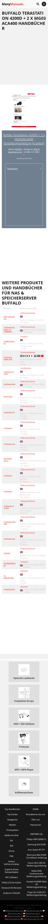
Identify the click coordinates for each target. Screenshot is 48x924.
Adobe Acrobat (11, 835)
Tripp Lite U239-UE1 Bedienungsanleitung (36, 893)
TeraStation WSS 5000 (10, 523)
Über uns (35, 819)
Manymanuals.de (34, 910)
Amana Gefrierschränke (11, 863)
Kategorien (12, 819)
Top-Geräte (12, 814)
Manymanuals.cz (33, 916)
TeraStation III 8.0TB (9, 373)
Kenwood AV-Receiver (11, 887)
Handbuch (24, 336)
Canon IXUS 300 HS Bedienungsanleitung (36, 864)
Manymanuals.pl (15, 916)
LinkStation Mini (9, 384)
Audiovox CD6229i (11, 893)
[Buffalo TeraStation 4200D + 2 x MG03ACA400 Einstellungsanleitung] (24, 111)
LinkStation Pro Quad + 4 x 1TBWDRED (9, 329)
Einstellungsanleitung (28, 352)
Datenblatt (24, 562)
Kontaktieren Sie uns (35, 814)
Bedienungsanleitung (28, 313)
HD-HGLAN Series (8, 460)
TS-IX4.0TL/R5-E (9, 589)
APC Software (11, 877)
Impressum (35, 824)
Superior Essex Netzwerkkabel (11, 870)
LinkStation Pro (9, 412)
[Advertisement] (24, 57)
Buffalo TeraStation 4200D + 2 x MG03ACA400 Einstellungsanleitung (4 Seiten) (24, 139)
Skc (11, 840)
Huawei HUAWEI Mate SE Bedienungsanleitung (36, 884)
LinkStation (8, 428)
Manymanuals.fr (15, 913)
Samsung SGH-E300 (36, 844)
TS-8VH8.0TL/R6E (9, 577)
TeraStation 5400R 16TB (8, 358)
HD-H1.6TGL (8, 397)
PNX (11, 856)
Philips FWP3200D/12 (36, 839)
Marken (12, 824)
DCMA (35, 809)
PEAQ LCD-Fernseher (11, 882)
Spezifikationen (26, 368)
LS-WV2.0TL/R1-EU (9, 342)
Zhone (12, 851)
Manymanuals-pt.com (33, 919)
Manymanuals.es (12, 919)
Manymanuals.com (14, 910)
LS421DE (7, 553)
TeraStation (12, 168)
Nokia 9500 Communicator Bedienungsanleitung (36, 874)
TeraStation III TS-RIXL (9, 507)
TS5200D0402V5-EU (10, 564)
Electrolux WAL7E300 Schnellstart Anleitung (36, 856)
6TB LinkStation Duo (9, 318)
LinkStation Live (9, 444)
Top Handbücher (12, 809)
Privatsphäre (12, 830)
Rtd (11, 845)
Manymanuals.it (33, 913)
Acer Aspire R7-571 (36, 849)
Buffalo (18, 149)
